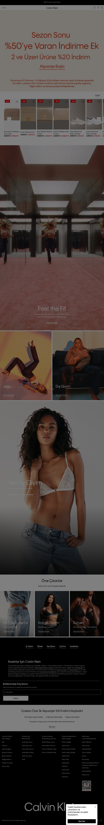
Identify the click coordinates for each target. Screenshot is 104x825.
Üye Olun (81, 821)
